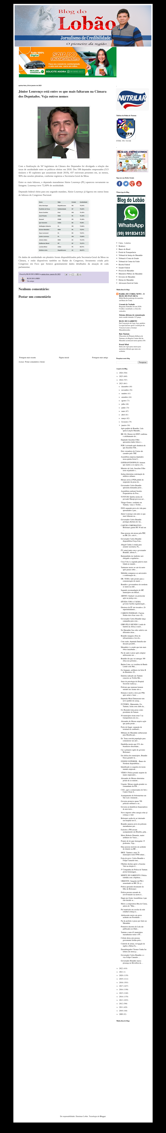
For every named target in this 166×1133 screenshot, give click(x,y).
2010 (121, 1010)
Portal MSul (124, 344)
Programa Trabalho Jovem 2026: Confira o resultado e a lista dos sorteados (130, 308)
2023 (121, 383)
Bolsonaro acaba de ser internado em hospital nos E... (133, 819)
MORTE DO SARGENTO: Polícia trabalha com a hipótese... (134, 876)
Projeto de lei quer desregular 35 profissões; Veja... (133, 842)
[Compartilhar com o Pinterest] (80, 274)
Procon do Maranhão (126, 270)
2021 (121, 972)
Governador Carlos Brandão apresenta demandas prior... (132, 486)
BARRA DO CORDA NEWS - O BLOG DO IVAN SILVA (132, 294)
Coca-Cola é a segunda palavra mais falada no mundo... (134, 562)
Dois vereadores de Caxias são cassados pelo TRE (132, 452)
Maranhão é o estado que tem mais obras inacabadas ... (133, 648)
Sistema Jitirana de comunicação (132, 315)
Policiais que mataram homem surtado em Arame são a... (132, 688)
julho (123, 404)
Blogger (103, 1116)
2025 (121, 376)
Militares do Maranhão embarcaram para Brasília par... (134, 733)
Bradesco (122, 246)
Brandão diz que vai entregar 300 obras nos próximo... (133, 659)
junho (123, 407)
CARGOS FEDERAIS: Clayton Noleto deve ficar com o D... (132, 614)
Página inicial (64, 357)
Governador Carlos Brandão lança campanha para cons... (133, 619)
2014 (121, 996)
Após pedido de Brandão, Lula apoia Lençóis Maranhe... (132, 429)
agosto (124, 400)
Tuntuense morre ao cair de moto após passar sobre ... (133, 568)
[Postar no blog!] (73, 274)
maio (123, 411)
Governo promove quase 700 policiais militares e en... (131, 802)
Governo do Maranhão (127, 277)
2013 (121, 1000)
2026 (121, 373)
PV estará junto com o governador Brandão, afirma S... (133, 551)
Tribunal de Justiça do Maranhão (131, 255)
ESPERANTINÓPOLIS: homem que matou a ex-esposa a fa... (133, 463)
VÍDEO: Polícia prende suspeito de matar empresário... (134, 773)
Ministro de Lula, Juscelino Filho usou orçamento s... (133, 469)
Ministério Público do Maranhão (130, 273)
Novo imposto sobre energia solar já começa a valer (134, 813)
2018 (121, 982)
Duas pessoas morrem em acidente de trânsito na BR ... (133, 848)
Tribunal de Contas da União (129, 261)
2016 (121, 989)
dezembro (125, 386)
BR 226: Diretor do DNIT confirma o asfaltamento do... (134, 435)
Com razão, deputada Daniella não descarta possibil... (133, 642)
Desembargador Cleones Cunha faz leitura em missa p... (133, 950)
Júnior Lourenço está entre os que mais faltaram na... (133, 515)
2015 (121, 993)
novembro (125, 390)
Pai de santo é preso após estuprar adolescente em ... (133, 654)
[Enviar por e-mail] (70, 274)
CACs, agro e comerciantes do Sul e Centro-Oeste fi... (134, 791)
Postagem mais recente (27, 357)
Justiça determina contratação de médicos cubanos (132, 475)
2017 (121, 986)
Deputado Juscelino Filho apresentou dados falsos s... (132, 440)
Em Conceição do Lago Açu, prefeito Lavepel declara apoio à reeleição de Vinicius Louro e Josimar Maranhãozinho (132, 326)
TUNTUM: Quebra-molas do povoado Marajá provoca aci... (133, 498)
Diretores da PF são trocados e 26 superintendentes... (133, 608)
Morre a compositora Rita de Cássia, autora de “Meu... (134, 904)
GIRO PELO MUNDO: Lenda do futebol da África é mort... (133, 625)
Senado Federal (124, 267)
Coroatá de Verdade (127, 304)
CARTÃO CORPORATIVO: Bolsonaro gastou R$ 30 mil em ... (133, 527)
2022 (121, 968)
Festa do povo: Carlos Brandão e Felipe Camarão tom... (133, 859)
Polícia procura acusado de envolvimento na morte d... (132, 893)
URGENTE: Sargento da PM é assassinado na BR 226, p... (132, 882)
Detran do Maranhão (126, 280)
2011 (121, 1007)
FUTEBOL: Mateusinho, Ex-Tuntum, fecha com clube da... (133, 705)
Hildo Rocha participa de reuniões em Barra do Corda (131, 299)
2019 (121, 979)
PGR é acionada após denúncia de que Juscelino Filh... (133, 446)
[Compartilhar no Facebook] (78, 274)
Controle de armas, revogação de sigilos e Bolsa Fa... (133, 944)
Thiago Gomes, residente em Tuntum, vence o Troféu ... (132, 503)
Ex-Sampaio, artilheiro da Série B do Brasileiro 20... (133, 671)
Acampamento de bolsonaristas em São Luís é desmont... (133, 796)
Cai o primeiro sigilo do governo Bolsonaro (133, 751)
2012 (121, 1003)
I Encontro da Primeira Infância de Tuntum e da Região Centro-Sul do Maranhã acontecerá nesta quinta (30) (132, 338)
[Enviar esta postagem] (66, 274)
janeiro (124, 425)
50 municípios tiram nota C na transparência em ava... (132, 716)
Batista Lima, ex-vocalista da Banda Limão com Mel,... (134, 665)
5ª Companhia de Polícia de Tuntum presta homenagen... (134, 870)
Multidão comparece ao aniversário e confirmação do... (134, 574)
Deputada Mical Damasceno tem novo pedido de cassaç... (132, 699)
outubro (124, 393)
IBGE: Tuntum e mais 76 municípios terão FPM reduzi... (133, 853)
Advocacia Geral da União (128, 283)
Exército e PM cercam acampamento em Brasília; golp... (134, 830)
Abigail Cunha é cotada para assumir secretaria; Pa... (131, 545)
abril (123, 414)
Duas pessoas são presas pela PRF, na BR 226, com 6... (133, 534)
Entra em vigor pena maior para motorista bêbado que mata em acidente (130, 348)
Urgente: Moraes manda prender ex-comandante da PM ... (134, 785)
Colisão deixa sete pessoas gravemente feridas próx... (131, 939)
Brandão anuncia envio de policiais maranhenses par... (133, 825)
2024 (121, 380)
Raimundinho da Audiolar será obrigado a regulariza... (132, 557)
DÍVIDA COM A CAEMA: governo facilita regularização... (133, 602)
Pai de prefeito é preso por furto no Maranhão (134, 922)
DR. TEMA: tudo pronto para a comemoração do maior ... (132, 579)
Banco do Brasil (124, 249)
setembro (125, 397)
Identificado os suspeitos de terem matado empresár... (133, 768)
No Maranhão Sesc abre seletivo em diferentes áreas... (134, 631)
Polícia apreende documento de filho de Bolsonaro (132, 887)
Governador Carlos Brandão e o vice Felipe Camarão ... (132, 956)
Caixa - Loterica (125, 243)
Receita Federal (124, 264)
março (123, 418)
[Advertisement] (131, 1064)
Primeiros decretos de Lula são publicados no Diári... (132, 927)
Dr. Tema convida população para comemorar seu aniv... (133, 739)
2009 (121, 1014)
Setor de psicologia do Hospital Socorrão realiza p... (132, 682)
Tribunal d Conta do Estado (129, 258)
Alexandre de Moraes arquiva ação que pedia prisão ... (133, 722)
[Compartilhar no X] (75, 274)
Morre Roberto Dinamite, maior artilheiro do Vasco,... (132, 836)
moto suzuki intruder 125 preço (130, 317)
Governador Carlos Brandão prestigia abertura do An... (131, 520)
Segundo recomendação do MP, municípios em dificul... (132, 591)
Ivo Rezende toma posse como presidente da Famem (132, 711)
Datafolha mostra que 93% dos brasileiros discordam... (132, 745)
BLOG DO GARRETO (128, 321)
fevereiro (125, 422)
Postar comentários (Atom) (35, 362)
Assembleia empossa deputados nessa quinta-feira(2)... (132, 458)
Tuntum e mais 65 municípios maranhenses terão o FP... (132, 933)
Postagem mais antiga (100, 357)
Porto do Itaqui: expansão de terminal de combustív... (131, 728)
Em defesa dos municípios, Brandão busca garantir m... (134, 756)
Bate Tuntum (124, 333)
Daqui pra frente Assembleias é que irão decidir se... (134, 899)
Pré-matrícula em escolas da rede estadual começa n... (133, 910)
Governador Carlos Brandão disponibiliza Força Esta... (131, 540)
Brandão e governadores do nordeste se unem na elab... (134, 585)
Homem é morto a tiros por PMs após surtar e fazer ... (133, 694)
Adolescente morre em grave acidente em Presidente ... (131, 916)
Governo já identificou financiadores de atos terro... (134, 808)
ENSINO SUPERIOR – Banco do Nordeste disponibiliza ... (133, 762)
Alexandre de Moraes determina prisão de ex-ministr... (132, 779)
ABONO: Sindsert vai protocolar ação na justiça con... (133, 597)
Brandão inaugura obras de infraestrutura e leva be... (131, 637)
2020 (121, 975)
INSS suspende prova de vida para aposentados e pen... (133, 509)
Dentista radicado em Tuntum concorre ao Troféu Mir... (132, 676)
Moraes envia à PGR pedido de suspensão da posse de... (132, 480)
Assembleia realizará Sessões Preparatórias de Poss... (131, 492)
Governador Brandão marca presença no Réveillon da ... (132, 961)
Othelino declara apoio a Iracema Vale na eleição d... (133, 865)
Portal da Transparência (127, 252)
